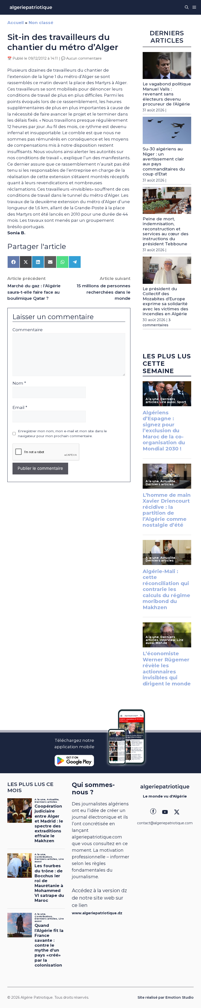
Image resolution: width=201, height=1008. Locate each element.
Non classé (41, 22)
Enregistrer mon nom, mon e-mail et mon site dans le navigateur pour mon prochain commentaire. (62, 433)
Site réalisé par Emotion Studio (166, 997)
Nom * (19, 383)
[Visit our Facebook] (153, 812)
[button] (186, 7)
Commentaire (28, 329)
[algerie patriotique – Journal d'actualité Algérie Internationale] (30, 7)
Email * (20, 407)
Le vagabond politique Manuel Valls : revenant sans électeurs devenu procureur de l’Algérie (167, 93)
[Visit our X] (177, 812)
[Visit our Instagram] (165, 812)
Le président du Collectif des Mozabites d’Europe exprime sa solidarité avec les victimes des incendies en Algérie (165, 301)
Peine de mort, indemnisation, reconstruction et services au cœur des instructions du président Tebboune (165, 231)
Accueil (15, 22)
